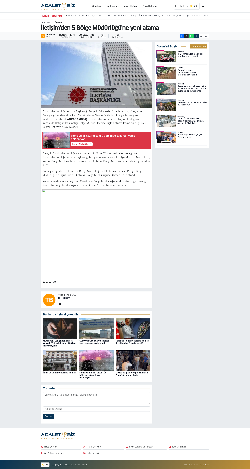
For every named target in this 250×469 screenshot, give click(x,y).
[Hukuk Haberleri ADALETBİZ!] (58, 6)
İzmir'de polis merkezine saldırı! (59, 372)
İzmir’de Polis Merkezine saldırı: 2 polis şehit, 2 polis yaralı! (132, 342)
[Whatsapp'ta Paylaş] (191, 36)
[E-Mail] (60, 304)
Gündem (96, 6)
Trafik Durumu (93, 447)
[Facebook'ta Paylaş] (182, 36)
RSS (46, 464)
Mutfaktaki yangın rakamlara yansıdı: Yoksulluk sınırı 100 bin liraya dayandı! (59, 343)
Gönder (49, 416)
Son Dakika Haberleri (53, 453)
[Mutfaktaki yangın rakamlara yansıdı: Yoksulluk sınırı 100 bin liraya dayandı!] (60, 328)
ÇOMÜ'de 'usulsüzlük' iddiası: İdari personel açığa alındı (94, 342)
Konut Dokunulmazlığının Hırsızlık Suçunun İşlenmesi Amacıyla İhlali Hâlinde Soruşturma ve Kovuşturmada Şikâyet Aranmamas (136, 15)
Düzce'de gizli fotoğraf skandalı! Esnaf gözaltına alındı (132, 374)
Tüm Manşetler (179, 447)
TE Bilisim (64, 298)
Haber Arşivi (93, 453)
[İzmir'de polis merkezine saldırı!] (60, 360)
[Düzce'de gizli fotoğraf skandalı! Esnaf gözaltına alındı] (133, 360)
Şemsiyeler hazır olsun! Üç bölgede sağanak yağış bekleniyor (92, 375)
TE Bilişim (204, 464)
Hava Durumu (51, 447)
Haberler (46, 22)
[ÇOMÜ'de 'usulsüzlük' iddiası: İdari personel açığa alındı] (96, 328)
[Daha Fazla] (196, 36)
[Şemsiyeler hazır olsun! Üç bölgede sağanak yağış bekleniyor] (96, 360)
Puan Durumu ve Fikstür (141, 447)
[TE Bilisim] (49, 299)
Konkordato (112, 6)
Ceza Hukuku (150, 6)
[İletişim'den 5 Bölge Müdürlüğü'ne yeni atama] (96, 75)
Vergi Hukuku (131, 6)
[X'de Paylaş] (186, 36)
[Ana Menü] (207, 6)
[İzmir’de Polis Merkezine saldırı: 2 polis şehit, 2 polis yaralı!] (133, 328)
